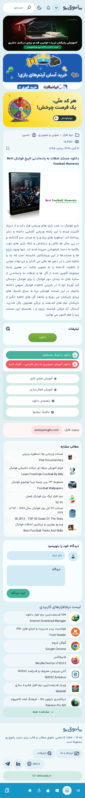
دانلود (42, 337)
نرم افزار (68, 135)
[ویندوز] (57, 790)
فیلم (9, 249)
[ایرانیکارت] (42, 71)
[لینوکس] (39, 791)
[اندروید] (30, 790)
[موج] (42, 33)
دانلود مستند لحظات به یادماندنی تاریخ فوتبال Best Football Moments (43, 161)
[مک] (48, 791)
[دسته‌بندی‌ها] (56, 8)
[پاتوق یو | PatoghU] (72, 8)
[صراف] (42, 109)
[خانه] (67, 790)
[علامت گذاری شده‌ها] (7, 790)
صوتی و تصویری (48, 135)
